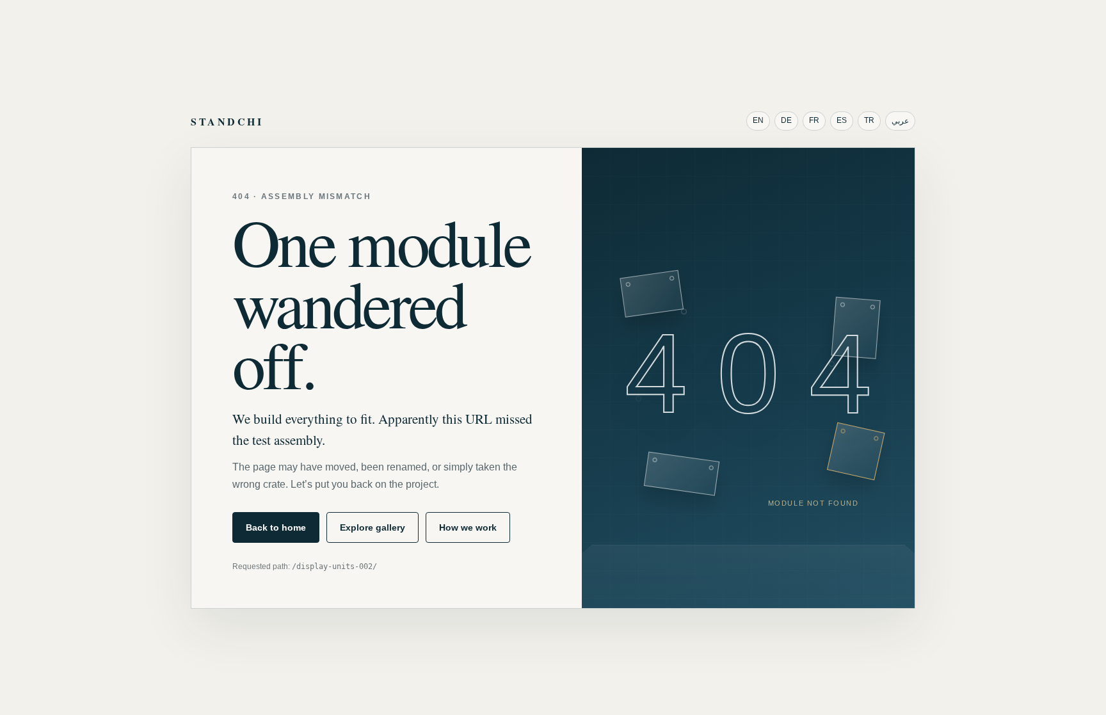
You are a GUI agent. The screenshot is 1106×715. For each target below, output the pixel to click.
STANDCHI (227, 121)
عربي (900, 121)
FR (814, 120)
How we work (468, 527)
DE (786, 120)
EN (758, 120)
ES (842, 120)
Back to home (276, 527)
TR (869, 120)
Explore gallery (372, 527)
